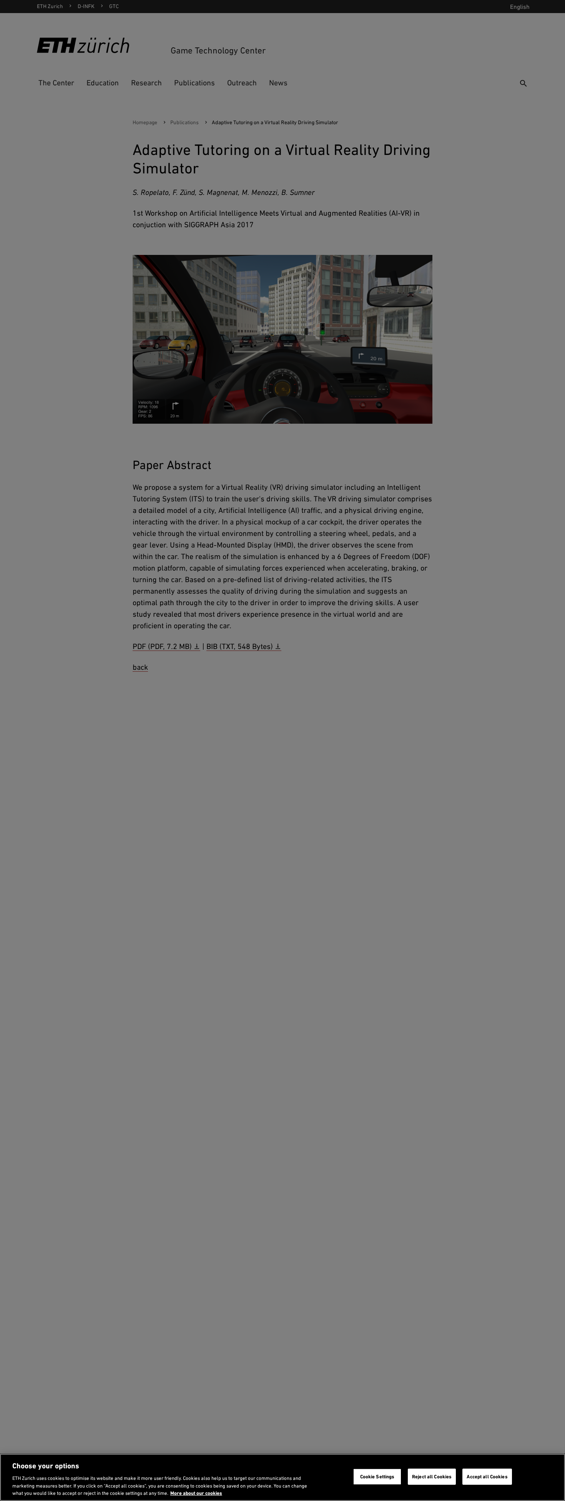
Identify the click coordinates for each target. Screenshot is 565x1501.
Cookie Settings (377, 1476)
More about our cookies (196, 1493)
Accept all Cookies (487, 1476)
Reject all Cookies (432, 1476)
